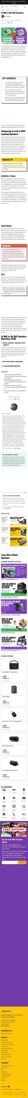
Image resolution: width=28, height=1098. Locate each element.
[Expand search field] (25, 7)
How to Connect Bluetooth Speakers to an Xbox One (5, 519)
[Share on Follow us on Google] (11, 22)
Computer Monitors (6, 1074)
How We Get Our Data (6, 1042)
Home (4, 10)
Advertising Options (6, 1033)
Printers (24, 801)
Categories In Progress (6, 1065)
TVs (4, 792)
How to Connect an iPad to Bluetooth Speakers (5, 529)
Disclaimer (17, 1094)
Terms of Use (25, 1095)
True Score (16, 460)
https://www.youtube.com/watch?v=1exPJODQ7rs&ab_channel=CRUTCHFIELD (15, 387)
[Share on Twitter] (2, 22)
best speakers (4, 57)
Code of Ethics (7, 508)
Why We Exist (4, 1040)
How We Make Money (6, 1048)
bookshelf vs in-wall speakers (8, 127)
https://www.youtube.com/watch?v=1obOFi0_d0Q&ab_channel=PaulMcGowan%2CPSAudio (15, 376)
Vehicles (3, 1080)
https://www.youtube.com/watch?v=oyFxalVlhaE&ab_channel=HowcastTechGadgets (15, 381)
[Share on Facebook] (8, 22)
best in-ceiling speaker (15, 201)
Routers (24, 809)
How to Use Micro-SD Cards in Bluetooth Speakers (5, 539)
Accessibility (8, 1092)
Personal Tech (9, 10)
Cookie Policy (7, 1094)
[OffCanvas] (2, 7)
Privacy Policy (20, 1092)
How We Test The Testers (7, 1044)
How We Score (4, 1046)
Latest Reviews (5, 1067)
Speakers (16, 10)
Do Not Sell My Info (6, 1054)
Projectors (4, 817)
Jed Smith (17, 448)
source (9, 293)
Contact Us (4, 1059)
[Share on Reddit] (5, 22)
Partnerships (4, 1050)
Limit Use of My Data (6, 1057)
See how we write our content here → (11, 465)
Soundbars (14, 792)
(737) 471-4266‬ (5, 1024)
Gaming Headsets (5, 1076)
